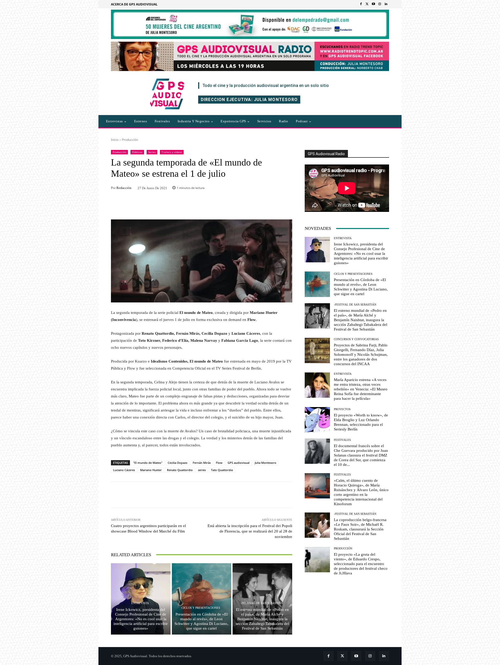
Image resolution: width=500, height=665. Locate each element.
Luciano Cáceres (124, 470)
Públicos (137, 152)
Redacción (124, 187)
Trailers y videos (171, 152)
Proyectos (342, 409)
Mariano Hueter (151, 470)
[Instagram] (380, 4)
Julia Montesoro (265, 463)
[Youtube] (373, 4)
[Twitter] (367, 4)
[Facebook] (361, 4)
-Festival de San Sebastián (262, 603)
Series (152, 152)
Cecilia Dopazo (178, 463)
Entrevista (140, 603)
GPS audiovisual (238, 463)
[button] (338, 121)
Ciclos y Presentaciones (201, 607)
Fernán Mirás (202, 463)
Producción (130, 139)
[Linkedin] (386, 4)
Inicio (114, 139)
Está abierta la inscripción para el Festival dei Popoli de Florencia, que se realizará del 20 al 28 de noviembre (250, 531)
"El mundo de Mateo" (147, 463)
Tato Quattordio (222, 470)
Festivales (342, 440)
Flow (219, 463)
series (202, 470)
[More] (272, 495)
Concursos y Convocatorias (356, 339)
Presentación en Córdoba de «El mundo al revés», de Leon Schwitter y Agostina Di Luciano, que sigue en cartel (201, 621)
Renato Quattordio (180, 470)
